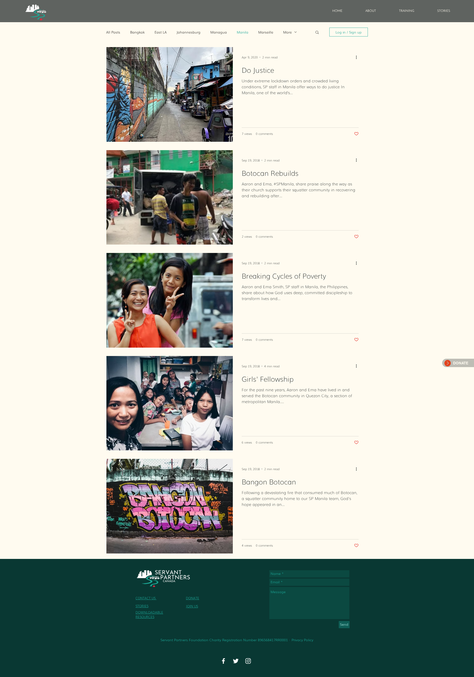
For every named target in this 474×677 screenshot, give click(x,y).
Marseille (265, 32)
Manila (242, 32)
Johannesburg (188, 32)
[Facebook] (223, 661)
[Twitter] (235, 661)
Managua (218, 32)
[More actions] (358, 57)
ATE (196, 598)
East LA (161, 32)
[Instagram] (248, 661)
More (287, 32)
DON (189, 598)
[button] (317, 32)
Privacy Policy (302, 639)
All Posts (113, 32)
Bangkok (137, 32)
